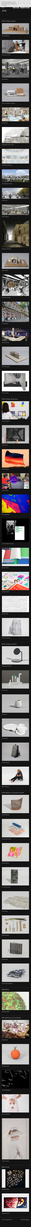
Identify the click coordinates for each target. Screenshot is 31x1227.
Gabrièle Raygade (6, 1090)
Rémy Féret (5, 122)
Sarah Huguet (5, 216)
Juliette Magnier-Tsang (7, 543)
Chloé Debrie (5, 79)
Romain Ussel (5, 613)
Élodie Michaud (5, 814)
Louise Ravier (5, 323)
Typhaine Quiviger (6, 297)
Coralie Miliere (5, 469)
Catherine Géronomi (7, 165)
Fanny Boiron (5, 490)
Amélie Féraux (5, 1189)
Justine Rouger (5, 762)
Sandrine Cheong (6, 637)
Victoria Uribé (5, 393)
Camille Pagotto (6, 421)
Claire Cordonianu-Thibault (8, 103)
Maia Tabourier (5, 786)
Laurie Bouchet (5, 35)
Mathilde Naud (5, 935)
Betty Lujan (5, 690)
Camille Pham (5, 270)
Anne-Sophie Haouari (7, 183)
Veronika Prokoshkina (7, 983)
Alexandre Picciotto (7, 666)
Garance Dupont (6, 1114)
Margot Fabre (5, 567)
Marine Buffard (5, 591)
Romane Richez (5, 342)
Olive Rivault (5, 959)
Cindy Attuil (5, 445)
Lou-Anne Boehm (6, 887)
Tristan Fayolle (5, 1161)
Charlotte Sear (5, 1066)
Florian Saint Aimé (6, 838)
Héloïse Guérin (5, 863)
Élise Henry (4, 200)
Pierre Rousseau (6, 366)
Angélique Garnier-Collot (8, 144)
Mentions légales (25, 1219)
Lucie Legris (5, 911)
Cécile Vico (4, 714)
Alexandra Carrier (6, 54)
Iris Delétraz (5, 738)
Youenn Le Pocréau (6, 248)
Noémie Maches (6, 1011)
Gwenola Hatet (5, 1213)
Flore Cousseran (6, 514)
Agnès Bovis (5, 1039)
